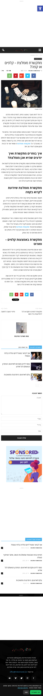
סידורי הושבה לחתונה (8, 311)
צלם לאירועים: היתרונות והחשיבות (17, 374)
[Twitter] (21, 678)
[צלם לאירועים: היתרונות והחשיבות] (36, 377)
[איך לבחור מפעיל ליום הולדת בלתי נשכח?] (36, 356)
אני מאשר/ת (36, 692)
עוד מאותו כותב (23, 347)
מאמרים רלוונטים (35, 347)
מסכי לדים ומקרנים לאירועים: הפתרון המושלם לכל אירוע (16, 365)
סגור (26, 692)
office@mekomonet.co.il (18, 672)
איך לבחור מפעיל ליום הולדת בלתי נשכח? (26, 544)
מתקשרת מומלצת (22, 227)
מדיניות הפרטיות (23, 688)
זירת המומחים (38, 59)
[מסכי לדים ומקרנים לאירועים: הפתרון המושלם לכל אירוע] (36, 366)
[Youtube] (9, 678)
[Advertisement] (21, 24)
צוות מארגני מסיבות (34, 70)
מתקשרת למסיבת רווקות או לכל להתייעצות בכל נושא (32, 312)
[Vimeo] (15, 678)
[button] (40, 8)
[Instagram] (27, 678)
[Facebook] (33, 678)
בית (41, 55)
